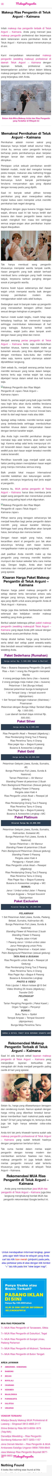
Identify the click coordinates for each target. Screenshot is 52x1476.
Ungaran (9, 1408)
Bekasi (8, 1376)
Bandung (9, 1371)
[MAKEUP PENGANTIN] (26, 3)
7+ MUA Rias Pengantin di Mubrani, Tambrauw (26, 1348)
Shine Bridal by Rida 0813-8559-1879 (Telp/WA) (21, 1429)
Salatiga (9, 1403)
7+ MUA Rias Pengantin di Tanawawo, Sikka (24, 1327)
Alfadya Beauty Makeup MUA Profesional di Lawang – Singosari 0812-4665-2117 (24, 1421)
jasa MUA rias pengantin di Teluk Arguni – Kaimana (24, 1190)
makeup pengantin (11, 35)
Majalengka (11, 1394)
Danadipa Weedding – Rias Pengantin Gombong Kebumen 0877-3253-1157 (21, 1437)
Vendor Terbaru (11, 1415)
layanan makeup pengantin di (26, 1057)
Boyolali (9, 1380)
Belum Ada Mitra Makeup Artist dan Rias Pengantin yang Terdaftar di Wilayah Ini (26, 119)
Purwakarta (11, 1399)
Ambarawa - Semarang (16, 1367)
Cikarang (9, 1385)
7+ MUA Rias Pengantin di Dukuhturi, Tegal (24, 1333)
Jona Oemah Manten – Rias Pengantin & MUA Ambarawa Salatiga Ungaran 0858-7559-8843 (25, 1445)
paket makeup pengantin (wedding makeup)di (26, 626)
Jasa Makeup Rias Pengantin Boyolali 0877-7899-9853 (24, 1453)
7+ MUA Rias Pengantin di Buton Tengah (22, 1354)
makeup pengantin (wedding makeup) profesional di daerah (26, 58)
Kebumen (9, 1389)
